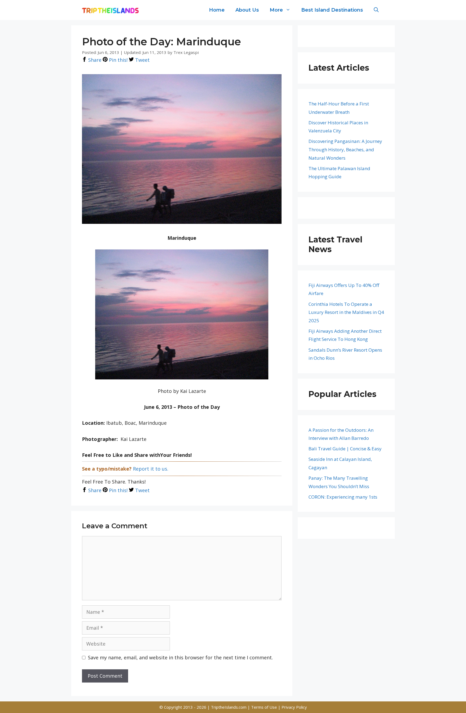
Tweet (142, 60)
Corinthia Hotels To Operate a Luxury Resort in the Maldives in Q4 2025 (346, 312)
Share (94, 60)
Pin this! (118, 60)
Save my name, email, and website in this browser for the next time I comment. (180, 657)
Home (217, 10)
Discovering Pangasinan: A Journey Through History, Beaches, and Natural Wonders (345, 149)
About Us (247, 10)
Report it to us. (150, 468)
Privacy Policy (294, 707)
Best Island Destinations (332, 10)
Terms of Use (264, 707)
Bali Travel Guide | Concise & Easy (345, 448)
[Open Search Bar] (376, 10)
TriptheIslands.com (228, 707)
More (276, 10)
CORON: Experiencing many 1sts (343, 497)
